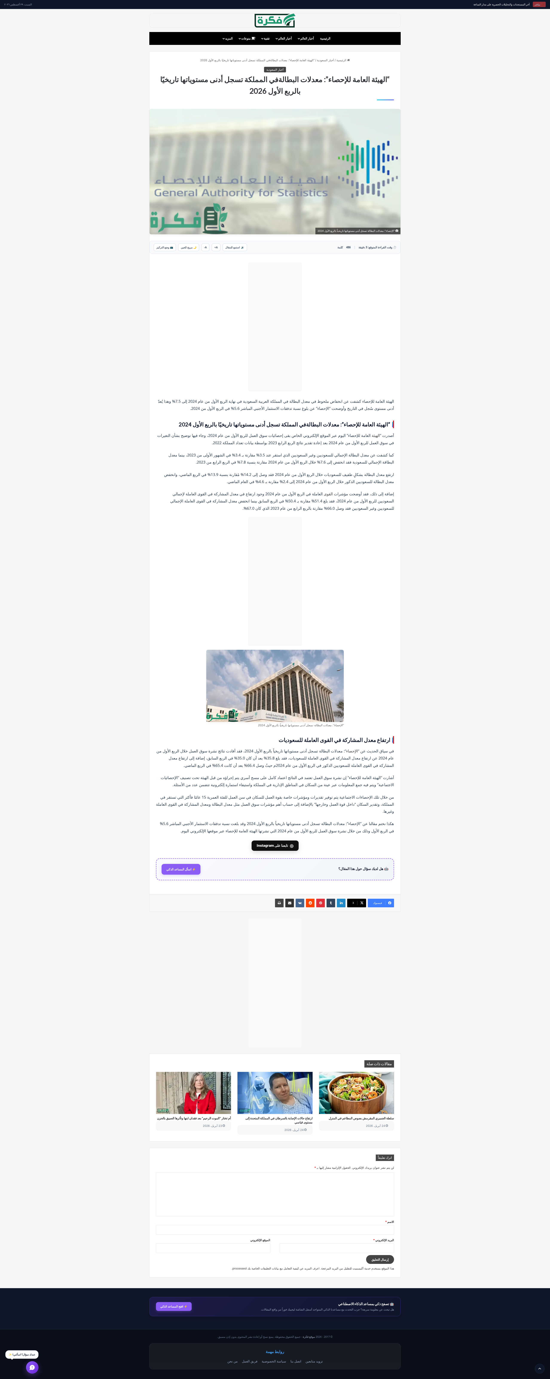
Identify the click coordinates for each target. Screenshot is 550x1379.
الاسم (389, 1221)
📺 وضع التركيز (164, 247)
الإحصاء (352, 751)
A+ (216, 247)
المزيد (229, 38)
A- (205, 247)
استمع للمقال (234, 247)
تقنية (267, 38)
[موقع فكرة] (275, 20)
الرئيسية (325, 38)
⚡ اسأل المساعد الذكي (181, 869)
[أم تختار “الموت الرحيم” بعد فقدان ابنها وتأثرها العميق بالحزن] (193, 1093)
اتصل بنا (295, 1361)
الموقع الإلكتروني (260, 1240)
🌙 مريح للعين (188, 247)
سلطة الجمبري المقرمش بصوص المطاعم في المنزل (361, 1118)
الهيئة (376, 435)
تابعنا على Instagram (275, 845)
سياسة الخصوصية (274, 1361)
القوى (328, 493)
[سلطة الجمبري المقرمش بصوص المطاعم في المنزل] (356, 1093)
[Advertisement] (275, 326)
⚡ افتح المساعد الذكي (173, 1306)
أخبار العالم (307, 38)
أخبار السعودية (325, 60)
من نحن (232, 1361)
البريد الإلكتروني (383, 1240)
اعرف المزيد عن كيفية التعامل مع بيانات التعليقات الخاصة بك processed (275, 1268)
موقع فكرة (309, 1337)
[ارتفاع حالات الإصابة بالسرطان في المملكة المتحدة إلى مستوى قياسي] (274, 1093)
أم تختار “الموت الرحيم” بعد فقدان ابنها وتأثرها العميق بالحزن (194, 1118)
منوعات (246, 38)
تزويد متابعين (314, 1361)
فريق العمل (249, 1361)
